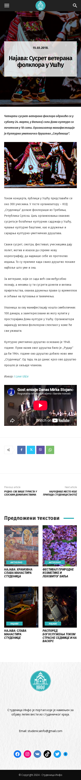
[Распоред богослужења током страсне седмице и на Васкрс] (60, 607)
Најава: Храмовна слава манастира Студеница (18, 573)
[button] (6, 5)
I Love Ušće (21, 376)
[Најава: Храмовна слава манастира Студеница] (21, 545)
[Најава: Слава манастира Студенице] (21, 607)
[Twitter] (31, 450)
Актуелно (16, 562)
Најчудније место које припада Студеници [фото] (60, 493)
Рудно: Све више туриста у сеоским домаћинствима (20, 493)
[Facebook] (21, 450)
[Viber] (40, 450)
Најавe (14, 623)
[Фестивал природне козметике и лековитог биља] (60, 545)
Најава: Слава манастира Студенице (15, 634)
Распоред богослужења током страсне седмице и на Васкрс (60, 636)
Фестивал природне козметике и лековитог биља (58, 573)
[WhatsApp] (50, 450)
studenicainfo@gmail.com (45, 731)
